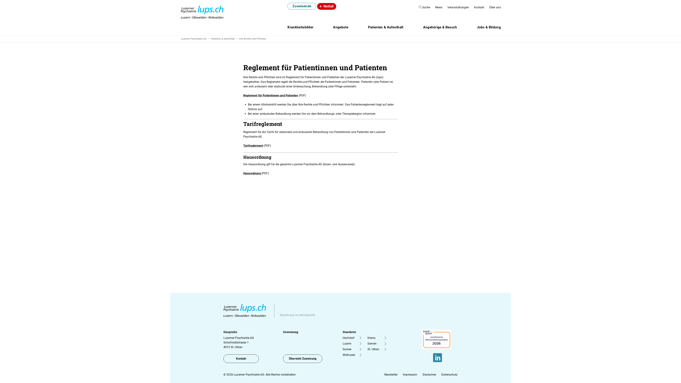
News (438, 7)
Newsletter (391, 374)
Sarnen (372, 343)
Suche (426, 7)
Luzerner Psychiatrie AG (193, 38)
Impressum (410, 374)
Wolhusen (349, 355)
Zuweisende (301, 6)
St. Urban (373, 349)
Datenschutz (449, 374)
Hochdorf (349, 338)
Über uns (495, 7)
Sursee (347, 349)
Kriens (371, 338)
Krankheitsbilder (300, 27)
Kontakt (479, 7)
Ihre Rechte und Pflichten (252, 38)
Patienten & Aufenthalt (223, 38)
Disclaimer (429, 374)
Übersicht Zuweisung (302, 358)
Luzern (347, 343)
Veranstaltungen (458, 7)
